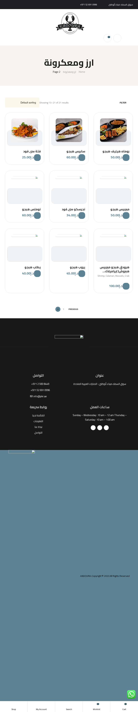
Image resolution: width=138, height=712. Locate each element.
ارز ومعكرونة (69, 72)
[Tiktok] (93, 427)
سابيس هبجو (75, 151)
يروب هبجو (77, 267)
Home (82, 72)
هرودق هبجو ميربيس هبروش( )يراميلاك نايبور (114, 269)
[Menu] (131, 23)
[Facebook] (13, 4)
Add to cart (126, 157)
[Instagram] (8, 4)
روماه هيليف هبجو (115, 151)
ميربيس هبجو (119, 209)
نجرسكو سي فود (73, 209)
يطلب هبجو (33, 267)
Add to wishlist (127, 118)
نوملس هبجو (31, 209)
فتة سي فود (32, 151)
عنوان (100, 375)
